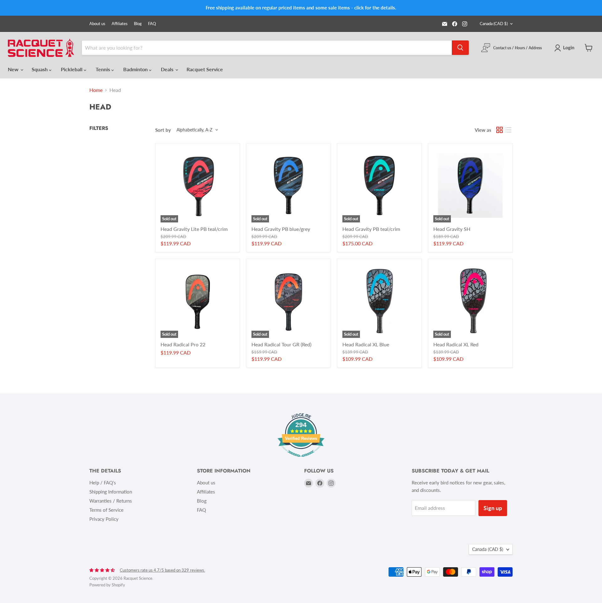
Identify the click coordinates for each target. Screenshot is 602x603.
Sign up (492, 507)
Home (96, 90)
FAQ (152, 23)
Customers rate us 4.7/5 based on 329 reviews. (162, 570)
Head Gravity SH (451, 229)
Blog (138, 23)
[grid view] (499, 129)
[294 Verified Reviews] (301, 460)
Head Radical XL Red (455, 344)
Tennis (103, 69)
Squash (40, 69)
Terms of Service (106, 510)
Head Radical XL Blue (365, 344)
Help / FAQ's (102, 482)
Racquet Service (205, 69)
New (14, 69)
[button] (565, 48)
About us (97, 23)
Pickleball (72, 69)
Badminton (136, 69)
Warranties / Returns (110, 501)
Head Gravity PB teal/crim (371, 229)
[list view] (508, 129)
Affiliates (120, 23)
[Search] (460, 47)
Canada (494, 23)
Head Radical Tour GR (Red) (281, 344)
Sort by (163, 130)
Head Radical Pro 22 (183, 344)
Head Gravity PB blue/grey (280, 229)
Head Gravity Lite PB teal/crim (194, 229)
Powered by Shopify (107, 584)
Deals (168, 69)
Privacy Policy (104, 519)
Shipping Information (110, 491)
